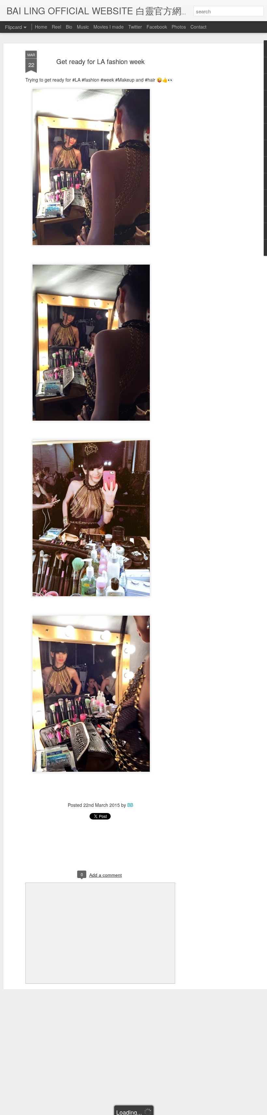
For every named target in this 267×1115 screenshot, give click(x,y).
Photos (179, 26)
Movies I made (108, 26)
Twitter (135, 26)
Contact (198, 26)
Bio (69, 26)
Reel (56, 26)
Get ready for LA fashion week (100, 61)
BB (130, 805)
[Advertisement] (211, 153)
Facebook (157, 26)
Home (41, 26)
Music (83, 26)
